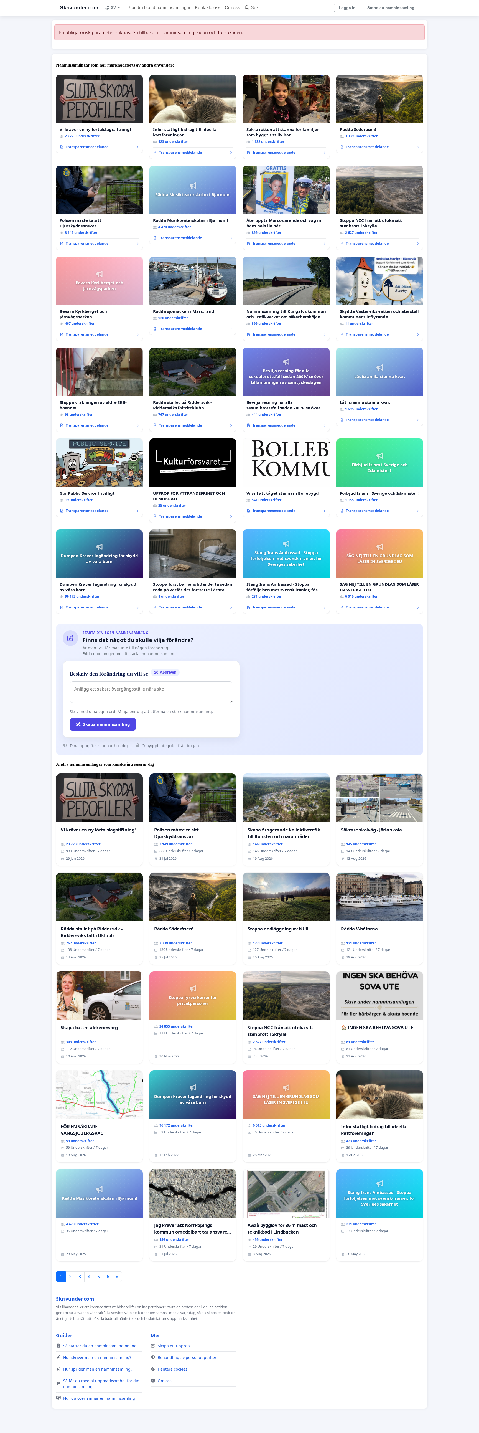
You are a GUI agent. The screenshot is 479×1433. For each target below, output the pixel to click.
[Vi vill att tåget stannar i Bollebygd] (286, 477)
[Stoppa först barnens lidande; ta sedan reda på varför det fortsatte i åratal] (192, 571)
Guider (64, 1335)
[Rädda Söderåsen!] (379, 114)
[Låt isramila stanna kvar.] (379, 387)
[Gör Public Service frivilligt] (99, 477)
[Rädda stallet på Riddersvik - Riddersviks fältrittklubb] (192, 390)
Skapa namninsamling (106, 724)
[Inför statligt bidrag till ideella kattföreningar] (192, 117)
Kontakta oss (207, 7)
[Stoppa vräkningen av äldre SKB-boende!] (99, 390)
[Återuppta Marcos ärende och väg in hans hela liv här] (286, 208)
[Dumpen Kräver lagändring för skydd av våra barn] (99, 571)
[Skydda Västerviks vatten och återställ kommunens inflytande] (379, 299)
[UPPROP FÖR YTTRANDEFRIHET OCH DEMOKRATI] (192, 480)
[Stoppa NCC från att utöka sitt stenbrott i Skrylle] (379, 208)
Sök (255, 7)
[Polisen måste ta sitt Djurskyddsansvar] (99, 208)
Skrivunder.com (79, 8)
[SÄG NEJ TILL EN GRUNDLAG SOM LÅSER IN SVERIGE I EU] (379, 571)
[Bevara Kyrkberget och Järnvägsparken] (99, 299)
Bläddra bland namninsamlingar (159, 7)
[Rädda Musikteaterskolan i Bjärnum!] (192, 205)
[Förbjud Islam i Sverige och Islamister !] (379, 477)
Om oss (232, 7)
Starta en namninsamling (390, 8)
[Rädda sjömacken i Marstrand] (192, 296)
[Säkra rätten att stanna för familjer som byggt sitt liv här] (286, 117)
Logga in (347, 8)
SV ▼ (116, 7)
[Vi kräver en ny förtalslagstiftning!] (99, 114)
